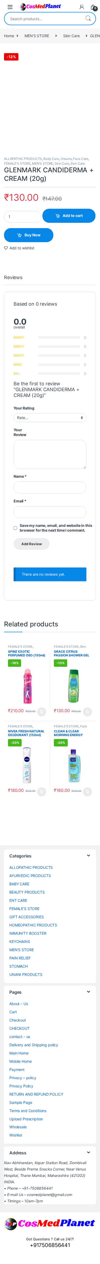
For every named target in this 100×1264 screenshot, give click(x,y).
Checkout (17, 1020)
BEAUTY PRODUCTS (27, 892)
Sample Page (20, 1102)
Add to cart (73, 215)
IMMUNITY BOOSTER (27, 933)
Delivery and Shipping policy (33, 1045)
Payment (17, 1069)
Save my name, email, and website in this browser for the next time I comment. (56, 527)
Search (88, 18)
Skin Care (71, 35)
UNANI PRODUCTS (25, 974)
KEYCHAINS (19, 941)
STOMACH (18, 966)
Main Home (19, 1053)
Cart (13, 1012)
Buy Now (33, 235)
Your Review (20, 432)
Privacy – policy (22, 1077)
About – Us (18, 1003)
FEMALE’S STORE (24, 908)
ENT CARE (18, 900)
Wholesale (18, 1127)
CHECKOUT (19, 1028)
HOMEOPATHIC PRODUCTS (33, 925)
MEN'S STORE (37, 35)
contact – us (19, 1036)
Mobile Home (20, 1061)
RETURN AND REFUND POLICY (36, 1094)
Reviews (13, 277)
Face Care (80, 159)
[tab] (13, 280)
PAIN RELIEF (19, 958)
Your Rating (24, 408)
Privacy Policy (21, 1086)
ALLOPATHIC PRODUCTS (23, 159)
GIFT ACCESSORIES (26, 917)
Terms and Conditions (27, 1110)
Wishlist (15, 1135)
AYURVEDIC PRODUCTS (30, 875)
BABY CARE (19, 884)
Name (20, 476)
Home (9, 35)
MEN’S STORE (21, 949)
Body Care (51, 159)
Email (20, 501)
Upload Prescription (26, 1119)
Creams (66, 159)
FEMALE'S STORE (17, 163)
